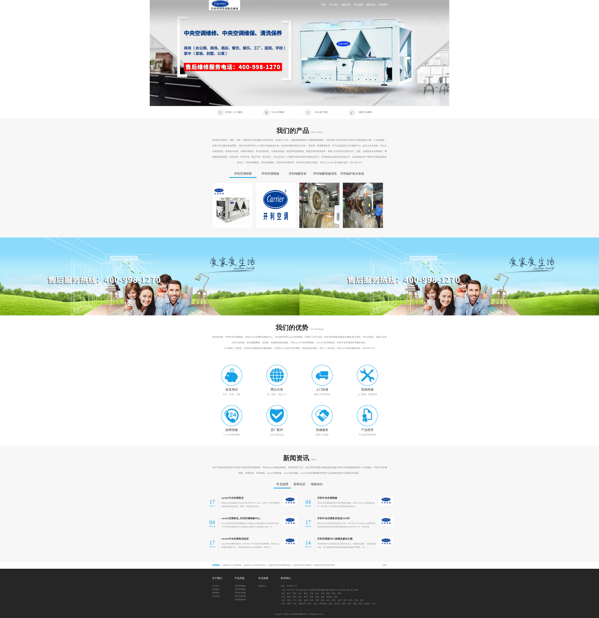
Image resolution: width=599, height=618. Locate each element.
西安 (362, 600)
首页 (323, 4)
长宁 (339, 590)
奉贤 (327, 590)
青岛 (322, 600)
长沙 (328, 600)
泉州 (345, 600)
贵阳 (355, 604)
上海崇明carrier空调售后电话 (254, 565)
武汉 (311, 600)
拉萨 (349, 604)
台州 (322, 593)
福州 (289, 604)
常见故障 (358, 4)
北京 (283, 600)
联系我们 (383, 4)
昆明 (360, 604)
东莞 (283, 604)
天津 (317, 600)
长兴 (300, 593)
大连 (373, 604)
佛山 (351, 600)
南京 (289, 597)
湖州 (294, 593)
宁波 (311, 593)
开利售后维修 (240, 593)
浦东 (348, 590)
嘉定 (301, 590)
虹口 (335, 590)
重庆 (300, 600)
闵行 (289, 590)
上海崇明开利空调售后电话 (324, 565)
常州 (306, 597)
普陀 (318, 590)
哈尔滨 (337, 604)
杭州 (289, 593)
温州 (328, 593)
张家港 (329, 597)
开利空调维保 (240, 589)
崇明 (356, 590)
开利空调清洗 (240, 596)
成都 (306, 600)
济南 (356, 600)
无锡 (311, 597)
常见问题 (216, 596)
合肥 (339, 600)
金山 (352, 590)
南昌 (330, 604)
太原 (315, 604)
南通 (322, 597)
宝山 (297, 590)
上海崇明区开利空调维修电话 (279, 565)
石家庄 (367, 604)
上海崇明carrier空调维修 (231, 565)
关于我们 (333, 4)
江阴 (317, 597)
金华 (339, 593)
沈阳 (344, 604)
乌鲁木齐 (302, 604)
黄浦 (331, 590)
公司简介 (216, 586)
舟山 (317, 593)
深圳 (289, 600)
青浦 (310, 590)
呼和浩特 (323, 604)
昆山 (300, 597)
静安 (314, 590)
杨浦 (322, 590)
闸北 (344, 590)
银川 (309, 604)
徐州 (336, 597)
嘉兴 (306, 593)
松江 (293, 590)
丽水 (334, 593)
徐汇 (306, 590)
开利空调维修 (240, 586)
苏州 (294, 597)
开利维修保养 (240, 600)
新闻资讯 (216, 593)
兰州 (294, 604)
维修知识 (262, 586)
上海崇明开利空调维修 (302, 565)
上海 (283, 590)
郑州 (334, 600)
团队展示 (371, 4)
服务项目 (346, 4)
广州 (294, 600)
